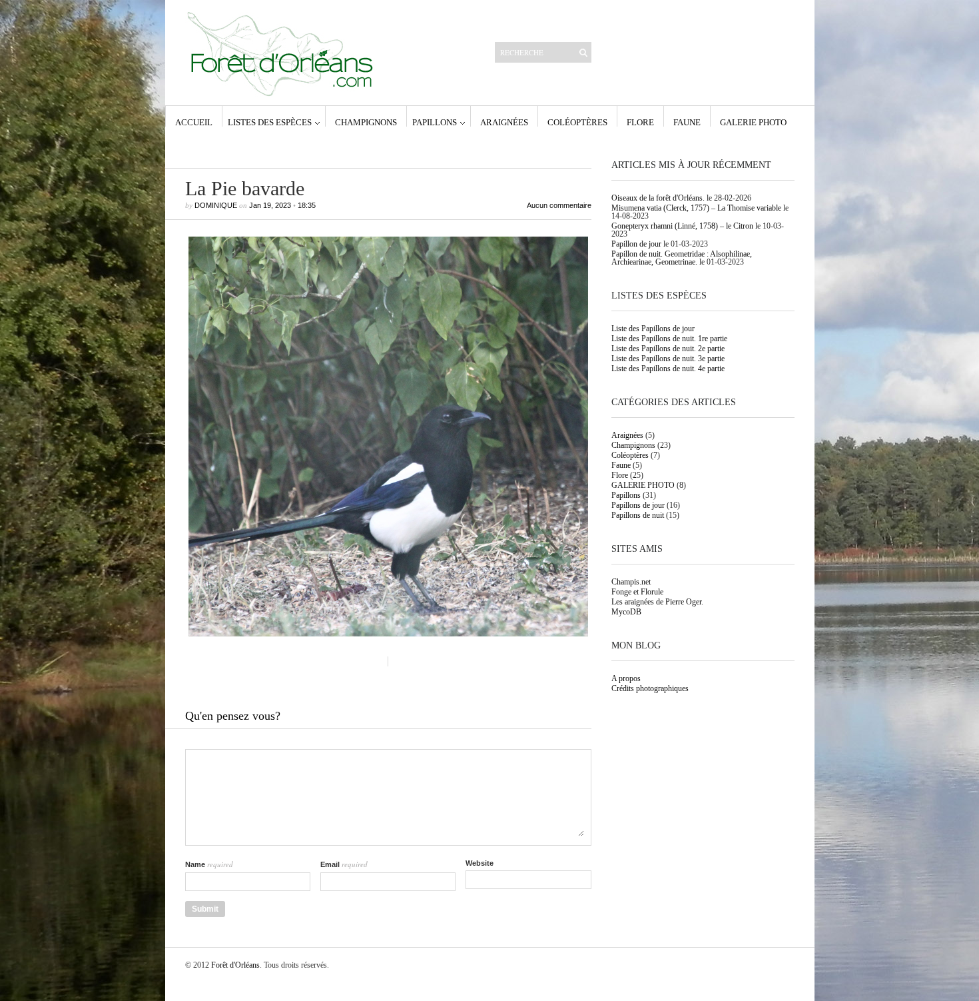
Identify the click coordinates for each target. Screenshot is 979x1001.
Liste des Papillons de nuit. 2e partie (668, 348)
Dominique (215, 205)
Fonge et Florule (637, 591)
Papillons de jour (638, 505)
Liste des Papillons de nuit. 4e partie (668, 368)
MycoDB (626, 611)
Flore (640, 122)
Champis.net (631, 581)
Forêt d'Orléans (235, 965)
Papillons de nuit (637, 515)
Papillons (434, 122)
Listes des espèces (270, 122)
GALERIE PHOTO (753, 122)
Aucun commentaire (559, 205)
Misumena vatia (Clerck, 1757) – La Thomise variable (696, 208)
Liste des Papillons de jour (653, 328)
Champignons (366, 122)
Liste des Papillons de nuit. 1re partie (669, 338)
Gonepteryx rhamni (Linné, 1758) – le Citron (682, 226)
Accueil (193, 122)
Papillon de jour (636, 244)
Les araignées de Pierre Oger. (657, 601)
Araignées (504, 122)
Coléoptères (577, 122)
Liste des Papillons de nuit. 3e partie (668, 358)
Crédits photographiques (650, 688)
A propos (626, 678)
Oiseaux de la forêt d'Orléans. (658, 198)
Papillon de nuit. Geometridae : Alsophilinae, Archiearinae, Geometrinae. (681, 258)
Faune (687, 122)
